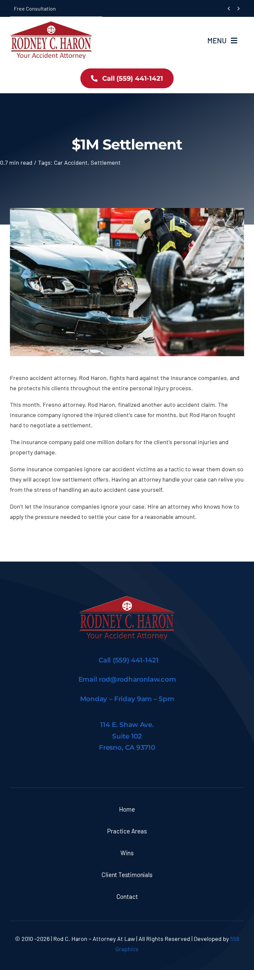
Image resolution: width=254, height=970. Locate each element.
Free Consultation (35, 8)
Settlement (106, 162)
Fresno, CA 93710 (127, 747)
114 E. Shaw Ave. (126, 725)
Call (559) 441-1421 (128, 660)
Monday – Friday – (127, 699)
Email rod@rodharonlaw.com (127, 679)
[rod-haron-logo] (51, 23)
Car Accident (71, 162)
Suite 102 (127, 736)
